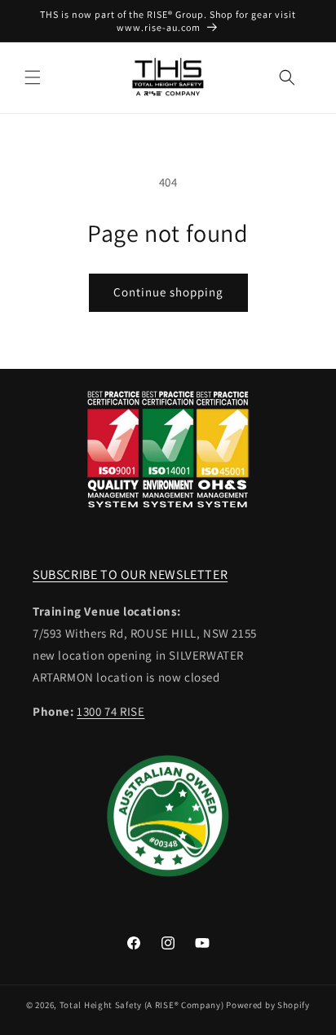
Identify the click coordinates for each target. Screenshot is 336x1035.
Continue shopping (168, 292)
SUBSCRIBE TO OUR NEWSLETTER (130, 574)
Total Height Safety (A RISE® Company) (142, 1005)
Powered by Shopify (268, 1005)
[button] (33, 77)
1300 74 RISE (110, 711)
